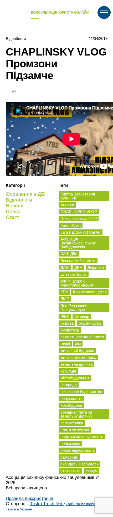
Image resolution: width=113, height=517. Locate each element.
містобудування (74, 378)
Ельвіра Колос (73, 274)
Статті (13, 217)
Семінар (81, 316)
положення (70, 443)
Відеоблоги (16, 38)
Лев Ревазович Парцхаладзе (73, 307)
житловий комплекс (78, 357)
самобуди (69, 457)
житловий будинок (77, 350)
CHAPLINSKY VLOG (78, 211)
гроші (65, 344)
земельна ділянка (76, 364)
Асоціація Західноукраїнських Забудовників (78, 243)
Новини (15, 205)
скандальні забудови (79, 464)
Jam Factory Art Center (80, 232)
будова (67, 323)
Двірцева (96, 267)
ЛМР (64, 299)
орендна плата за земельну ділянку (76, 414)
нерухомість (71, 398)
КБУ (64, 292)
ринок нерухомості (77, 450)
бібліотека (69, 330)
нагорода (68, 385)
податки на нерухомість (81, 436)
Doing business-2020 (78, 218)
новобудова (71, 405)
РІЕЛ (64, 316)
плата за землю (74, 430)
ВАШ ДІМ (69, 254)
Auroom (67, 205)
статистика (70, 471)
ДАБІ (64, 267)
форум (91, 471)
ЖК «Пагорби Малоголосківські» (77, 283)
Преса (13, 211)
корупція (68, 371)
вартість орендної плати (82, 337)
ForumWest (70, 225)
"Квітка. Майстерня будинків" (77, 196)
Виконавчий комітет (78, 260)
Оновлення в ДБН (27, 194)
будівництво (90, 323)
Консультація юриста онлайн (60, 12)
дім (78, 344)
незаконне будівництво (81, 391)
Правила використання (29, 498)
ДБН (78, 267)
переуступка (71, 423)
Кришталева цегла (90, 292)
